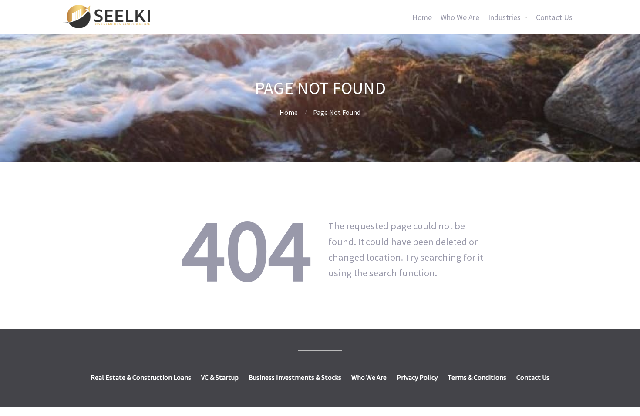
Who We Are (460, 17)
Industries (504, 17)
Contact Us (554, 17)
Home (422, 17)
